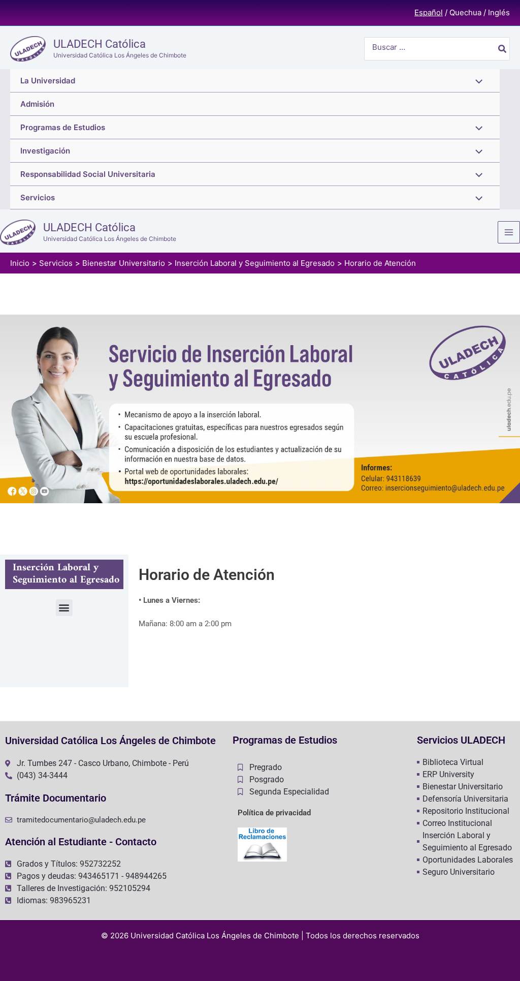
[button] (64, 607)
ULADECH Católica (99, 44)
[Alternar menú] (477, 80)
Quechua (465, 12)
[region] (260, 409)
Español (428, 12)
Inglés (499, 12)
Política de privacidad (274, 812)
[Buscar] (502, 49)
